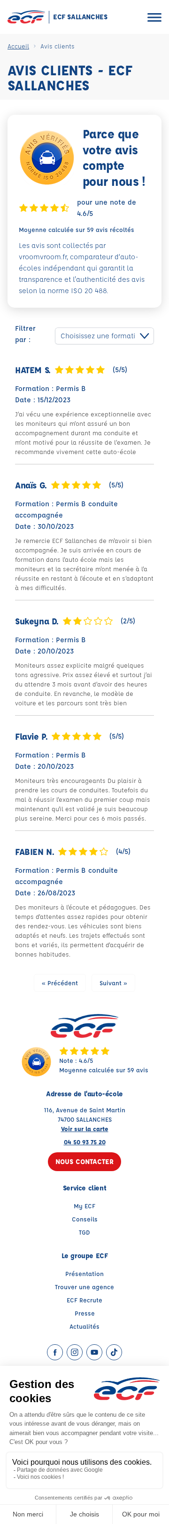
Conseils (85, 1219)
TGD (84, 1232)
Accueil (18, 46)
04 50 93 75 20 (85, 1142)
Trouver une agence (84, 1287)
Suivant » (113, 983)
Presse (85, 1313)
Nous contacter (84, 1161)
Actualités (84, 1326)
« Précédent (60, 983)
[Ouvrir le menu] (154, 17)
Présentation (84, 1273)
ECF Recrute (84, 1300)
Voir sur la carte (84, 1129)
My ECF (84, 1206)
